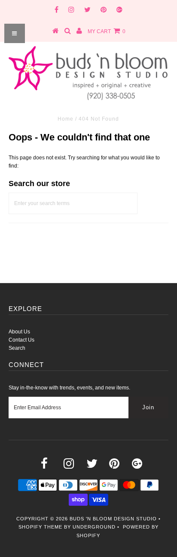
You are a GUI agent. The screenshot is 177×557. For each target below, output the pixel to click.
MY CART (106, 31)
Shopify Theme (40, 526)
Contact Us (21, 340)
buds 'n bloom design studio (113, 518)
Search (17, 348)
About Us (19, 332)
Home (65, 119)
